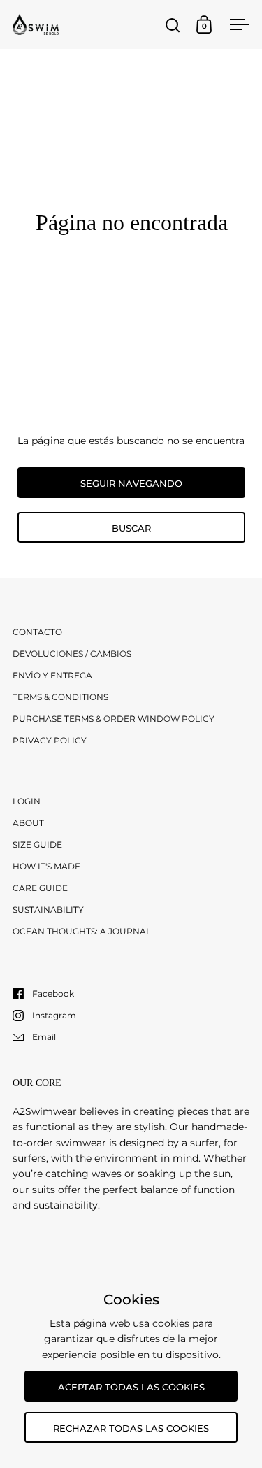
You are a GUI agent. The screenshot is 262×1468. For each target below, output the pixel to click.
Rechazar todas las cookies (131, 1428)
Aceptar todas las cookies (131, 1386)
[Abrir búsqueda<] (173, 24)
